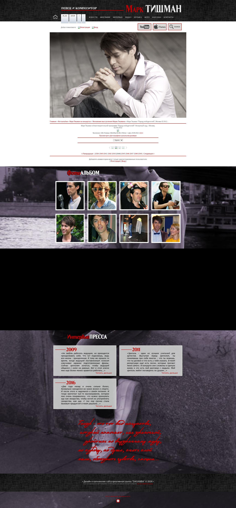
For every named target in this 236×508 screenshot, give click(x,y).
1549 (140, 154)
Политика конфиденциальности (118, 496)
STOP (73, 16)
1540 (101, 154)
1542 (109, 154)
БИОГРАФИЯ (105, 17)
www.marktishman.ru (145, 484)
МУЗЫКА (138, 17)
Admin (141, 133)
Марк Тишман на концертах (80, 122)
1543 (114, 154)
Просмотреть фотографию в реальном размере (118, 136)
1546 (127, 154)
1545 (123, 154)
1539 (97, 154)
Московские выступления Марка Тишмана (109, 122)
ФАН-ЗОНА (156, 17)
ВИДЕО (128, 17)
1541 (105, 154)
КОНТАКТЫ (168, 17)
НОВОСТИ (93, 17)
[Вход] (95, 27)
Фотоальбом (63, 122)
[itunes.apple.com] (159, 30)
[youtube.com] (144, 30)
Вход (124, 161)
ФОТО (146, 17)
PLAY (65, 16)
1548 (136, 154)
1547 (131, 154)
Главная (53, 122)
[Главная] (55, 18)
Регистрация (115, 161)
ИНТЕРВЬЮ (118, 17)
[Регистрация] (84, 27)
